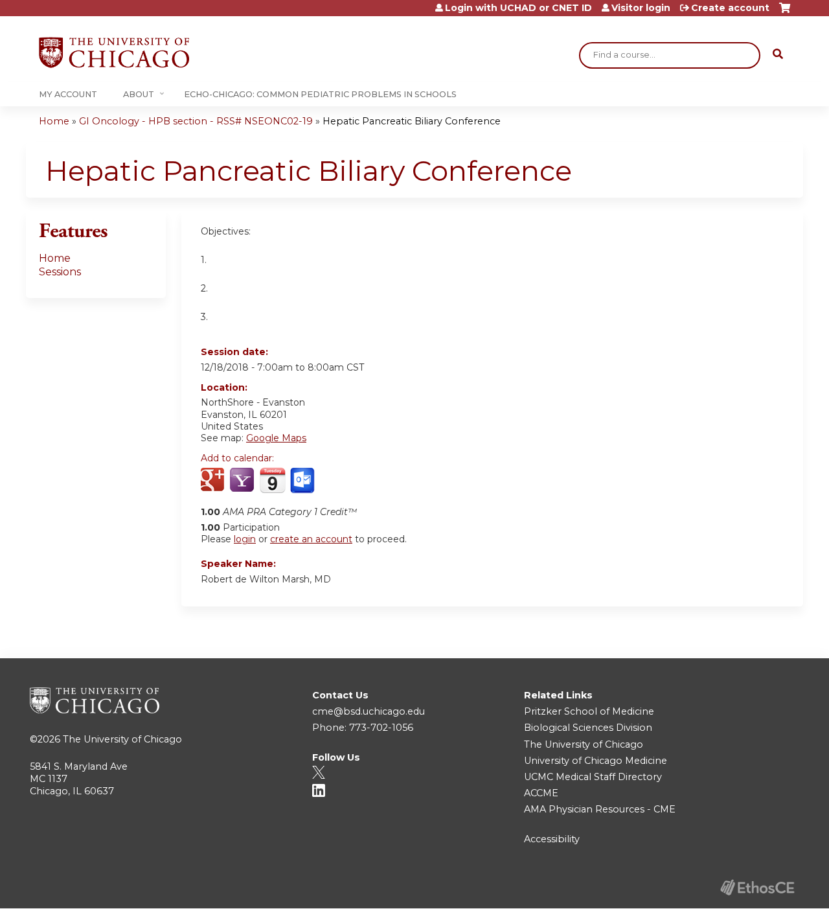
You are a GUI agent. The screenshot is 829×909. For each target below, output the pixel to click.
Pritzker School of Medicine (589, 711)
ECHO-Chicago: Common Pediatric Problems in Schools (320, 94)
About (138, 94)
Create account (730, 7)
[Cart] (784, 12)
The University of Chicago (122, 739)
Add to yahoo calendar (243, 481)
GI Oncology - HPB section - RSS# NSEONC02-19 (196, 121)
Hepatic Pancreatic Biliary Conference (412, 121)
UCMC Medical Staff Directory (593, 777)
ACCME (541, 793)
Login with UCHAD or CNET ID (518, 7)
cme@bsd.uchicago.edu (368, 711)
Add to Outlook (303, 481)
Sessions (60, 272)
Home (54, 121)
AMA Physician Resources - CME (600, 809)
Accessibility (552, 839)
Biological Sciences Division (588, 727)
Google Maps (276, 438)
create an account (311, 539)
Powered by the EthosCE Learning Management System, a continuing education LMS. (757, 887)
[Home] (114, 52)
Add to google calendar (214, 481)
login (245, 539)
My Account (68, 94)
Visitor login (640, 7)
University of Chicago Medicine (595, 760)
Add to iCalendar (272, 480)
